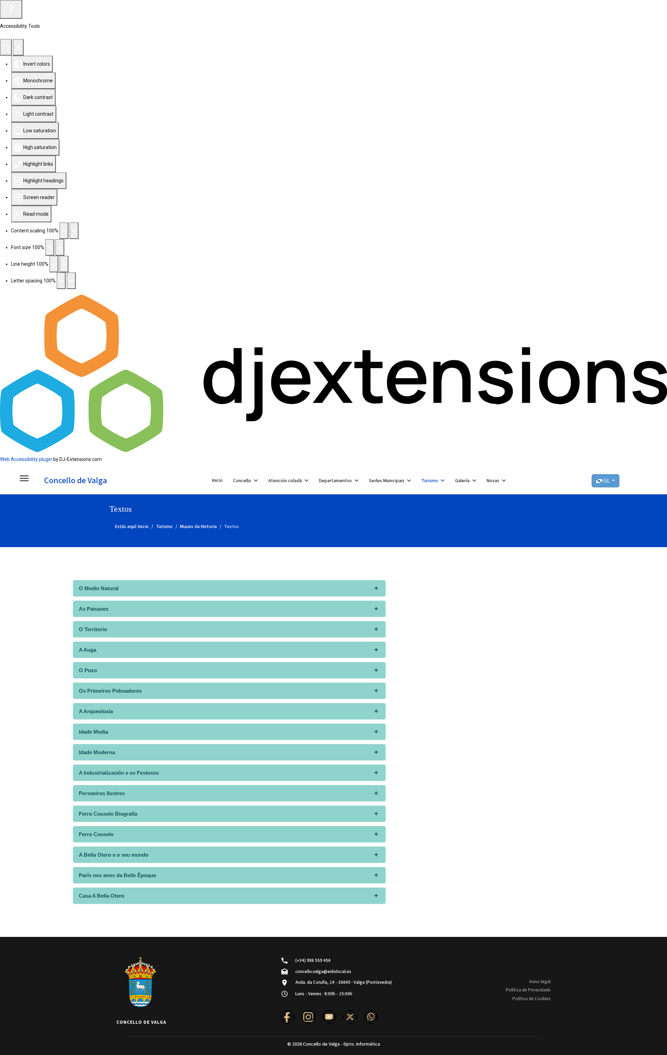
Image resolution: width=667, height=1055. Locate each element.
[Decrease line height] (53, 264)
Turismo (429, 480)
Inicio (217, 480)
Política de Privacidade (528, 990)
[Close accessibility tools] (18, 47)
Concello (242, 480)
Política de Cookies (531, 999)
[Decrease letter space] (61, 280)
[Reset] (6, 47)
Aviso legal (540, 982)
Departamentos (335, 480)
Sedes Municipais (386, 480)
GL (606, 481)
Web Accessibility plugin (26, 459)
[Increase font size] (59, 247)
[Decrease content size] (63, 230)
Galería (462, 480)
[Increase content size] (74, 230)
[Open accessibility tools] (11, 9)
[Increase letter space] (71, 280)
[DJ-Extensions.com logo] (333, 373)
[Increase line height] (63, 264)
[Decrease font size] (49, 247)
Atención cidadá (285, 480)
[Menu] (24, 481)
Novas (493, 480)
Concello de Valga (75, 481)
